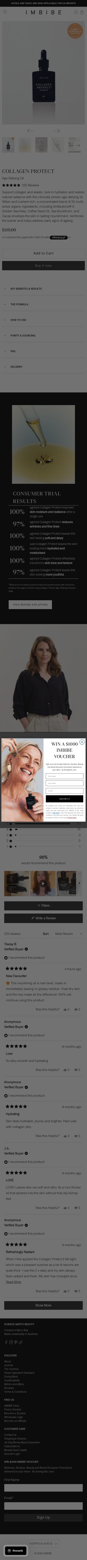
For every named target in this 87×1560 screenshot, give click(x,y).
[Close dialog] (82, 741)
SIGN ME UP (64, 799)
